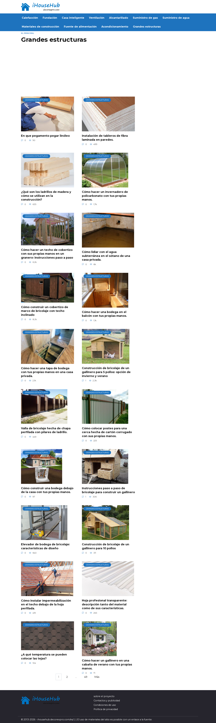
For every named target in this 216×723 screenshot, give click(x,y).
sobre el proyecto (104, 696)
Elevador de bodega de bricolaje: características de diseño (45, 546)
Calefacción (30, 17)
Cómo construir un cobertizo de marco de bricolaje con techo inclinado (44, 310)
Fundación (50, 17)
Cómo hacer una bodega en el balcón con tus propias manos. (104, 314)
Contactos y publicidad (107, 700)
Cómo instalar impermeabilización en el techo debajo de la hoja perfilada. (46, 604)
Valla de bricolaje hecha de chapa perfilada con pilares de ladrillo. (46, 430)
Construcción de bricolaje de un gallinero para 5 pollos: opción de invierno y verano (106, 371)
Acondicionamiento (114, 26)
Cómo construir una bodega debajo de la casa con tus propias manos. (47, 490)
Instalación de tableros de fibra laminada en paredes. (105, 137)
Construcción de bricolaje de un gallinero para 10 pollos (105, 546)
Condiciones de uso (105, 705)
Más (96, 676)
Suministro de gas (145, 17)
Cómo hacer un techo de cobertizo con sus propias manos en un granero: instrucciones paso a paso (47, 253)
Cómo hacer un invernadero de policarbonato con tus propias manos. (105, 195)
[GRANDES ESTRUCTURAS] (47, 129)
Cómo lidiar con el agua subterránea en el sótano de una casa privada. (106, 255)
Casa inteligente (73, 17)
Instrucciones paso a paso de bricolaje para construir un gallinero (108, 490)
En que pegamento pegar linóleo (45, 135)
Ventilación (96, 17)
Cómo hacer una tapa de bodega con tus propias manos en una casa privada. (47, 372)
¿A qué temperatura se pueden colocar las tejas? (44, 656)
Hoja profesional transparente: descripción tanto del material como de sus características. (104, 604)
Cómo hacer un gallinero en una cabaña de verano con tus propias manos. (107, 664)
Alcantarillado (118, 17)
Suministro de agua (176, 17)
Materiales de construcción (40, 26)
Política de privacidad (106, 709)
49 (85, 676)
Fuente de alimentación (80, 26)
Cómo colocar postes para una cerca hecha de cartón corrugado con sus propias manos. (107, 432)
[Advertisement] (78, 71)
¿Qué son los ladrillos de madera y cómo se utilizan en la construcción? (46, 195)
